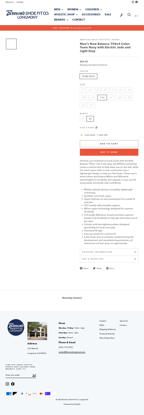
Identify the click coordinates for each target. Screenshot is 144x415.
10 (129, 90)
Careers (123, 325)
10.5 (84, 97)
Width (84, 114)
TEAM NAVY (88, 76)
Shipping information (97, 252)
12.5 (120, 97)
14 (83, 105)
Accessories (91, 14)
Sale (108, 14)
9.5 (120, 90)
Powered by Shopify (72, 404)
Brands (60, 19)
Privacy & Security (107, 334)
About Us (10, 2)
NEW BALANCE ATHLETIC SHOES (100, 40)
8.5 (105, 90)
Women (73, 9)
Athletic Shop (65, 14)
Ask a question (92, 259)
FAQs (101, 325)
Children (92, 9)
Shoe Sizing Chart (106, 338)
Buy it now (109, 152)
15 (91, 105)
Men (57, 9)
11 (93, 97)
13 (129, 97)
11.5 (102, 97)
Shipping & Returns (107, 329)
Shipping (83, 65)
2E (90, 118)
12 (111, 97)
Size (82, 85)
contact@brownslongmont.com (72, 352)
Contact (19, 2)
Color (84, 71)
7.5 (90, 90)
